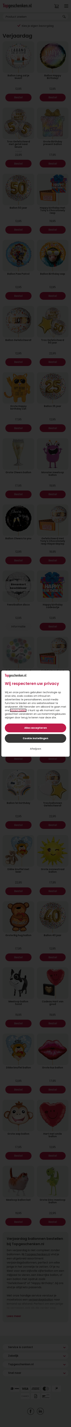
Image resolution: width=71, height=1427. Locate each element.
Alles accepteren (35, 728)
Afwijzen (35, 748)
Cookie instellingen (35, 738)
